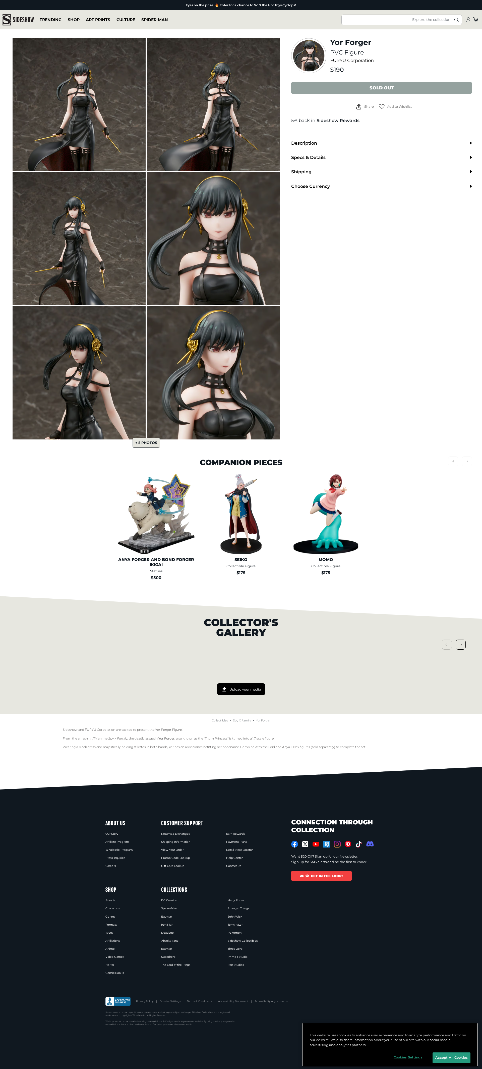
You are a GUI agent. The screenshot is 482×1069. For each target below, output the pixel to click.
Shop (74, 19)
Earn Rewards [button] (235, 833)
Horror (109, 965)
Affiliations (112, 940)
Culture (125, 19)
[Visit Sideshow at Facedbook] (294, 844)
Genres (110, 916)
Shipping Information (175, 841)
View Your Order (172, 850)
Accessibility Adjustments (271, 1001)
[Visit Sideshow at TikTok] (358, 844)
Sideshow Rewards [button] (338, 120)
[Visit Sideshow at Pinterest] (348, 844)
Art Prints (98, 19)
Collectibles (220, 720)
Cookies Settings (170, 1001)
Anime (110, 948)
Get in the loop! (327, 876)
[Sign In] (468, 20)
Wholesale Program (119, 850)
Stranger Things (238, 908)
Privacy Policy (144, 1001)
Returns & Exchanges (175, 833)
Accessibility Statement (233, 1001)
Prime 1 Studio (238, 957)
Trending (51, 19)
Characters (112, 908)
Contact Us (233, 866)
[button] (395, 106)
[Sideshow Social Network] (326, 844)
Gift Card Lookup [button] (172, 866)
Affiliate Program (117, 841)
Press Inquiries (115, 858)
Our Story (111, 833)
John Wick (235, 916)
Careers (110, 866)
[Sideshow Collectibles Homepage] (18, 19)
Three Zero (235, 948)
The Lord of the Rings (175, 965)
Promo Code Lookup (175, 858)
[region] (390, 1044)
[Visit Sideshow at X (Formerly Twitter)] (305, 844)
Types (109, 932)
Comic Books (114, 973)
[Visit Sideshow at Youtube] (316, 844)
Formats (111, 924)
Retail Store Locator (239, 850)
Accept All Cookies (451, 1057)
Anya (286, 747)
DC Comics (168, 900)
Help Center (234, 858)
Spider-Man (154, 19)
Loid (271, 747)
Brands (110, 900)
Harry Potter (236, 900)
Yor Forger (263, 720)
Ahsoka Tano (169, 940)
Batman (166, 916)
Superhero (168, 957)
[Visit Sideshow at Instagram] (337, 844)
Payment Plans (236, 841)
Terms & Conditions (199, 1001)
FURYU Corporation (352, 60)
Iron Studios (236, 965)
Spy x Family (242, 720)
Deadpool (167, 932)
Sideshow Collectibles (243, 940)
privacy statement (166, 1024)
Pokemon (235, 932)
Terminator (235, 924)
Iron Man (167, 924)
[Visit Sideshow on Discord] (369, 844)
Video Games (114, 957)
